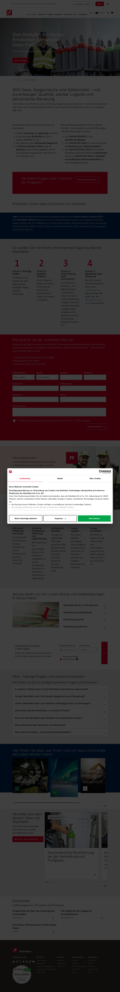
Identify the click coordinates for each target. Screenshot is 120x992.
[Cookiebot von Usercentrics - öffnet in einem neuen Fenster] (100, 472)
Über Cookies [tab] (95, 478)
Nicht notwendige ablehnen (26, 518)
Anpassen (59, 518)
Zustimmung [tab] (25, 478)
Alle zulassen (94, 518)
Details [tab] (60, 478)
